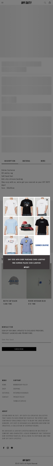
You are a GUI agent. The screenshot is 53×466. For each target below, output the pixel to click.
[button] (47, 200)
